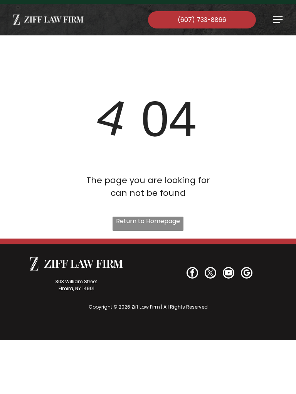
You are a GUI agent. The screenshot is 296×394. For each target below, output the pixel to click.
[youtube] (228, 273)
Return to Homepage (148, 221)
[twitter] (210, 273)
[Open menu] (278, 19)
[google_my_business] (246, 273)
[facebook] (192, 273)
